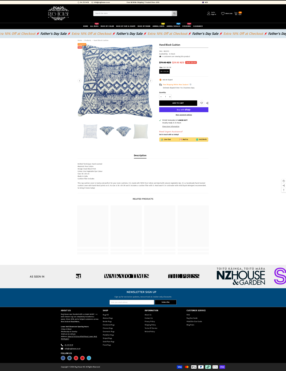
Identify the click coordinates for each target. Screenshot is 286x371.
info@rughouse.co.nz (102, 2)
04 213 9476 (84, 2)
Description (140, 155)
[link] (92, 250)
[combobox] (132, 13)
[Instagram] (69, 358)
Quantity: (162, 92)
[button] (80, 81)
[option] (115, 81)
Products (87, 40)
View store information (170, 126)
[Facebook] (63, 358)
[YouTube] (82, 358)
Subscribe (165, 302)
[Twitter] (89, 358)
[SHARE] (206, 103)
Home (80, 40)
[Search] (135, 13)
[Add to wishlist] (201, 103)
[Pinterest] (76, 358)
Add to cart (178, 103)
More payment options (184, 115)
